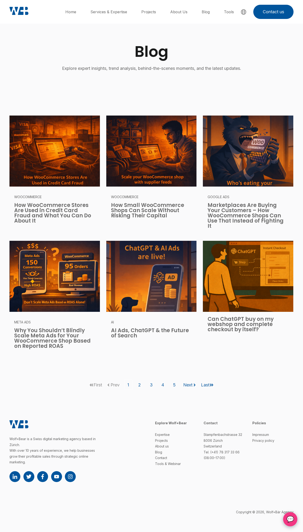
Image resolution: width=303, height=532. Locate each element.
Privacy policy (263, 440)
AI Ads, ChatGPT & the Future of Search (150, 333)
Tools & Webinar (168, 464)
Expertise (162, 435)
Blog (206, 11)
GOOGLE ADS (218, 197)
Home (70, 11)
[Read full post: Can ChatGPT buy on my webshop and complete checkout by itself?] (248, 276)
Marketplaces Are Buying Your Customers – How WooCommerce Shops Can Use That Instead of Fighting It (246, 215)
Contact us (273, 11)
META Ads (22, 322)
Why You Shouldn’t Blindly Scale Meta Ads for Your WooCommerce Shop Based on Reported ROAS (52, 338)
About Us (178, 11)
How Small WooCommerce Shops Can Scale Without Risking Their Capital (147, 210)
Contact (161, 458)
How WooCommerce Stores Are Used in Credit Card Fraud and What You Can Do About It (52, 212)
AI (112, 322)
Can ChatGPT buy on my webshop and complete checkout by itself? (241, 324)
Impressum (260, 435)
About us (162, 446)
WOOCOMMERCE (28, 197)
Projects (148, 11)
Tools (229, 11)
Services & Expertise (108, 11)
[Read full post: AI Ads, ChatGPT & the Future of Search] (151, 276)
